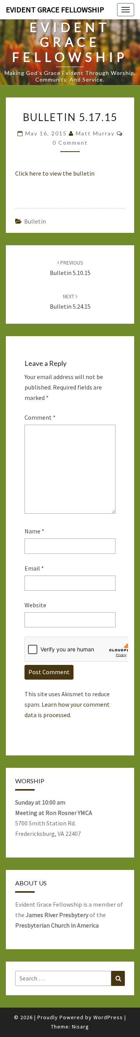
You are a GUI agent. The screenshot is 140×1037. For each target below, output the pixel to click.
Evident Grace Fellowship (55, 9)
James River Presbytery (57, 915)
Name (34, 531)
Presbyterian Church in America (57, 925)
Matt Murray (95, 133)
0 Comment (70, 142)
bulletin (35, 221)
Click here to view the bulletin (54, 173)
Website (35, 605)
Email (34, 568)
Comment (40, 417)
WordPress (108, 1017)
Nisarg (80, 1026)
